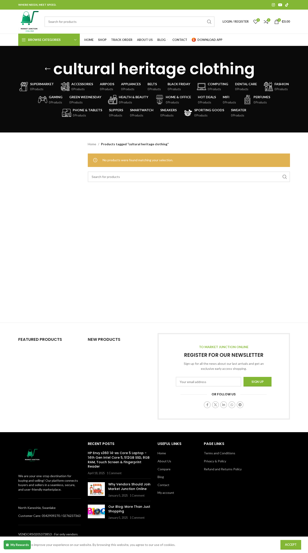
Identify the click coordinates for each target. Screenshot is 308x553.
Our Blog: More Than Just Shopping (129, 508)
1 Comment (114, 473)
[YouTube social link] (280, 4)
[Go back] (47, 69)
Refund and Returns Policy (223, 469)
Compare (164, 469)
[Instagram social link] (273, 4)
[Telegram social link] (240, 404)
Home (92, 144)
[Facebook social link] (207, 404)
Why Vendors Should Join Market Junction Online (129, 486)
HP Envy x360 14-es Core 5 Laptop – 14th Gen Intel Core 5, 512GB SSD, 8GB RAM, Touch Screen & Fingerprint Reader (119, 460)
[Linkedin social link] (223, 404)
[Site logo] (29, 21)
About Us (164, 461)
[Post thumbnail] (96, 489)
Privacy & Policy (215, 461)
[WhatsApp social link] (231, 404)
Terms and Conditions (219, 453)
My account (166, 493)
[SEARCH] (209, 21)
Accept (291, 544)
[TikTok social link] (287, 4)
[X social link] (215, 404)
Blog (161, 477)
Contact (163, 485)
